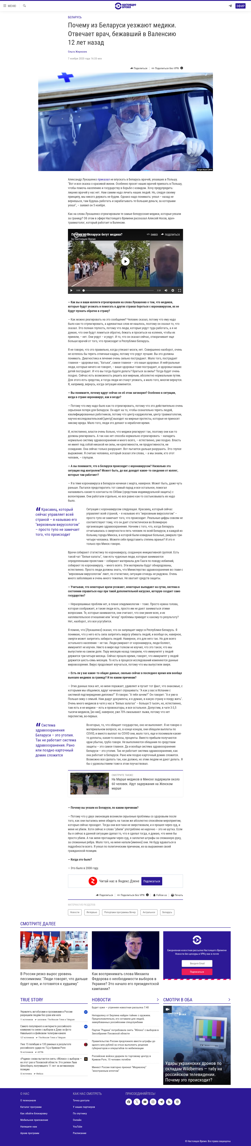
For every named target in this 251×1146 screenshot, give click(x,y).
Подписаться (151, 881)
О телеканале (28, 1100)
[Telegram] (230, 6)
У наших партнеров (84, 1107)
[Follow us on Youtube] (145, 1102)
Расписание (79, 1133)
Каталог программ (30, 1107)
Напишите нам (28, 1126)
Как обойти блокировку (33, 1113)
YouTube (77, 1126)
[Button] (139, 68)
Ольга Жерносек (77, 51)
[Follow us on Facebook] (129, 1102)
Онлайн (77, 1120)
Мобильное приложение (34, 1120)
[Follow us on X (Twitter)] (137, 1102)
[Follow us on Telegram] (161, 1102)
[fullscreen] (179, 290)
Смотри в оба (177, 1000)
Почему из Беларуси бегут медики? (96, 234)
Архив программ (29, 1133)
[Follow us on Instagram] (153, 1102)
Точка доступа (81, 1100)
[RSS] (169, 1102)
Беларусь (75, 17)
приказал (104, 179)
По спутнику (80, 1113)
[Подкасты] (177, 1102)
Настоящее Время (85, 239)
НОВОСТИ (101, 1000)
